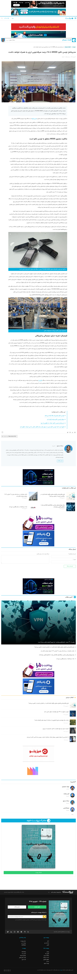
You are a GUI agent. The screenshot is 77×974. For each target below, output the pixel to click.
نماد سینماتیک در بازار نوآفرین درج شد (18, 507)
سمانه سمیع (10, 40)
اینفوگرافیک (23, 945)
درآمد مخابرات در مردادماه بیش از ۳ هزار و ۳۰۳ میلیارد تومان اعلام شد (16, 495)
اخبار (48, 941)
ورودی (48, 951)
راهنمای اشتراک (23, 955)
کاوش (48, 945)
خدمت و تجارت (46, 957)
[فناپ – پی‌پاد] (38, 538)
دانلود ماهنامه (37, 907)
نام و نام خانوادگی (72, 554)
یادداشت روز (46, 943)
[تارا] (38, 522)
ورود (12, 18)
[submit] (44, 916)
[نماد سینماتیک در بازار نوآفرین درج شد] (33, 511)
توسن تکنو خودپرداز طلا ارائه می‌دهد (54, 416)
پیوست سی (23, 943)
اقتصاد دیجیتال (66, 40)
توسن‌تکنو (34, 119)
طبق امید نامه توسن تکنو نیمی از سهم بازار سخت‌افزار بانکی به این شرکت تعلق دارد (42, 427)
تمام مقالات (60, 461)
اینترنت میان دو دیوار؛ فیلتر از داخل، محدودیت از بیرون (56, 729)
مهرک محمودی (65, 787)
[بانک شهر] (38, 26)
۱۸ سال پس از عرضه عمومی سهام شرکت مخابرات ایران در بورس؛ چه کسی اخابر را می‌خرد (48, 737)
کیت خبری (24, 959)
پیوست (74, 47)
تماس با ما (24, 953)
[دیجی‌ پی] (38, 4)
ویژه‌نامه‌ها (24, 951)
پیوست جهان (46, 963)
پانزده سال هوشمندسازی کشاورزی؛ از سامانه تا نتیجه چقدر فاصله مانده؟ (52, 720)
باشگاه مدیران (46, 955)
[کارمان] (38, 771)
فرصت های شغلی (22, 957)
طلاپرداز (40, 380)
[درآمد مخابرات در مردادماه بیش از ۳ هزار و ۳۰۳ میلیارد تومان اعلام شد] (33, 500)
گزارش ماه (47, 953)
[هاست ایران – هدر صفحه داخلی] (38, 34)
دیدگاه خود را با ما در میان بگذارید (43, 554)
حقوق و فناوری (46, 959)
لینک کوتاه (6, 436)
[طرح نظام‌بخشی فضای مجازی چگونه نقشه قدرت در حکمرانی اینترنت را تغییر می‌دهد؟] (70, 500)
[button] (75, 18)
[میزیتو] (38, 754)
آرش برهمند (66, 794)
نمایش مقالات (17, 907)
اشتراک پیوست (38, 872)
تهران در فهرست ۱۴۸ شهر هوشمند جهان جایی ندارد (56, 712)
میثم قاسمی (66, 808)
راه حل (47, 961)
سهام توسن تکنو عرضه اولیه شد (55, 419)
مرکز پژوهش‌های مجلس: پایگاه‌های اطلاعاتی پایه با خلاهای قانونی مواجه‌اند (53, 506)
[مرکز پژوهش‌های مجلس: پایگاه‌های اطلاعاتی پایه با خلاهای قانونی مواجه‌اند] (70, 511)
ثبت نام (6, 18)
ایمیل (75, 559)
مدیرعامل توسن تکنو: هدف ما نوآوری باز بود (52, 423)
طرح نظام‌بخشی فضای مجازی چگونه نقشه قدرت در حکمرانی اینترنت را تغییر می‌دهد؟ (53, 495)
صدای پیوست (23, 941)
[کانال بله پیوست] (38, 12)
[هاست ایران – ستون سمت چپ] (38, 477)
